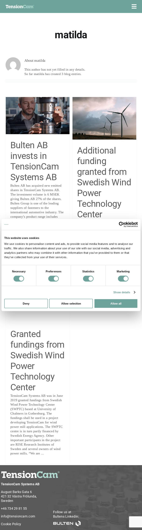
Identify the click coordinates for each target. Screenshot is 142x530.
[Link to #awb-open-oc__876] (134, 6)
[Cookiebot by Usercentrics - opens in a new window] (121, 224)
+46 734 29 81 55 (14, 508)
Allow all (115, 303)
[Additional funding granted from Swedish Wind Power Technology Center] (104, 118)
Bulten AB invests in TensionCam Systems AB (34, 161)
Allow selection (71, 303)
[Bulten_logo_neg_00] (67, 522)
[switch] (53, 279)
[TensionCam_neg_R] (20, 6)
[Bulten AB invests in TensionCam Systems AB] (38, 115)
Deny (26, 303)
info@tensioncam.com (18, 516)
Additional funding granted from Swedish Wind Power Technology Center (104, 182)
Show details (121, 292)
